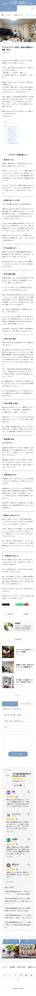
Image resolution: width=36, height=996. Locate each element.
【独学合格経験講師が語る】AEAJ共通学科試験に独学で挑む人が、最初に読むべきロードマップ (17, 901)
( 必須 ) (12, 714)
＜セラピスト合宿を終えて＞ (11, 126)
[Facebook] (20, 975)
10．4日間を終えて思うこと (13, 143)
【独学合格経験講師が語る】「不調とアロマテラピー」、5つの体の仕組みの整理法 (17, 893)
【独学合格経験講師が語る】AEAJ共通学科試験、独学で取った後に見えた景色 (17, 909)
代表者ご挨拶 (21, 967)
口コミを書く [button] (18, 785)
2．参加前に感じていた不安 (13, 130)
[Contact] (31, 975)
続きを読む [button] (10, 831)
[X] (15, 975)
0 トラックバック (26, 704)
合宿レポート (7, 42)
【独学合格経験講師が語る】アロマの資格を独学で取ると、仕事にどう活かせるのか (17, 917)
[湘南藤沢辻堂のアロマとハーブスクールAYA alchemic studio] (8, 8)
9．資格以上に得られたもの (13, 141)
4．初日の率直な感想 (11, 133)
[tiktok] (10, 975)
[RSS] (18, 979)
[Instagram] (4, 975)
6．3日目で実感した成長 (12, 136)
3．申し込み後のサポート (12, 131)
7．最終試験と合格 (11, 138)
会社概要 (12, 967)
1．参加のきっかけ (11, 128)
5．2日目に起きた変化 (12, 135)
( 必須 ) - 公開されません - (13, 721)
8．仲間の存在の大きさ (12, 140)
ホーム (5, 967)
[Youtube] (26, 975)
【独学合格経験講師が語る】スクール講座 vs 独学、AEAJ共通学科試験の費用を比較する (17, 925)
